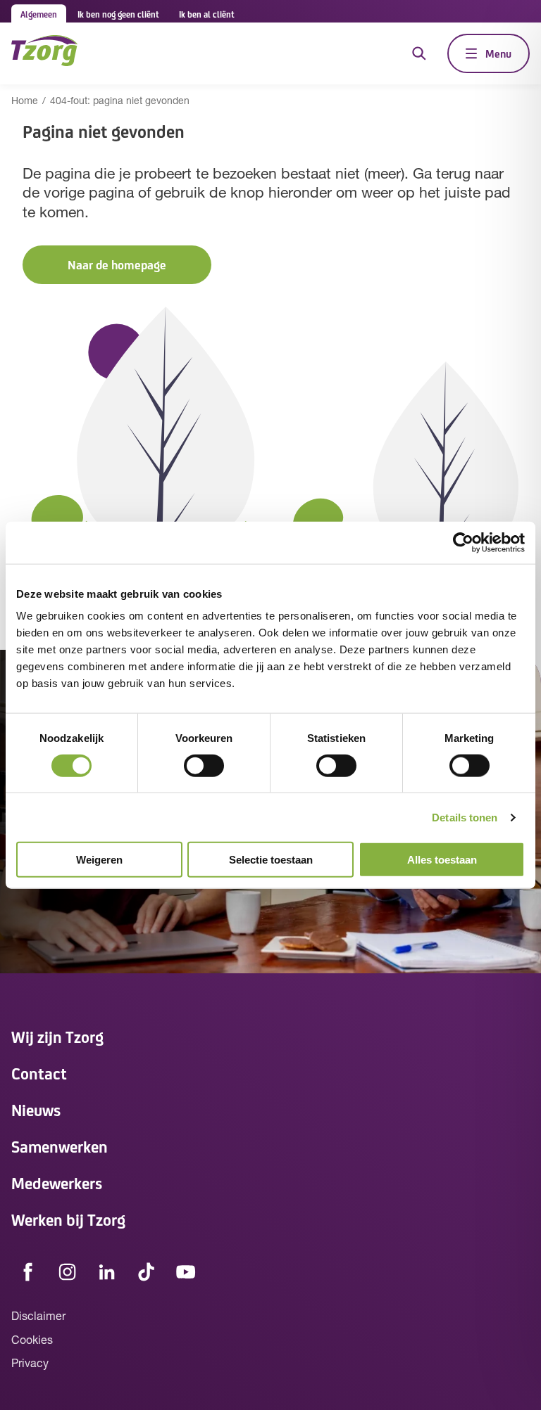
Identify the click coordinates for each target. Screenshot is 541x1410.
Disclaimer (38, 1317)
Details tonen (464, 817)
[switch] (204, 765)
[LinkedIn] (107, 1271)
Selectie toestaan (271, 860)
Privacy (30, 1364)
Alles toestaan (442, 860)
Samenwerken (59, 1146)
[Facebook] (28, 1271)
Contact (39, 1072)
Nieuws (36, 1109)
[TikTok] (146, 1271)
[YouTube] (186, 1271)
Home (24, 101)
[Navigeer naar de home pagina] (44, 53)
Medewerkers (56, 1182)
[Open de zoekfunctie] (419, 53)
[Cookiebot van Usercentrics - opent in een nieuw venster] (463, 542)
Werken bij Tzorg (68, 1219)
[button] (117, 264)
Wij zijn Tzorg (57, 1036)
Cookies (32, 1341)
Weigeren (99, 860)
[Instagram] (68, 1271)
